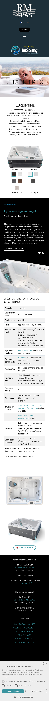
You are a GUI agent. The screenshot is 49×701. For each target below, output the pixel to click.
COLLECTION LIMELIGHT (24, 628)
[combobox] (43, 663)
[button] (24, 697)
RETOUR (24, 29)
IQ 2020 (22, 358)
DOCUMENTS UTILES (24, 642)
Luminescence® (25, 350)
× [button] (46, 663)
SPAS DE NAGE (24, 635)
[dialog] (24, 681)
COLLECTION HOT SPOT (25, 631)
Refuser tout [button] (36, 691)
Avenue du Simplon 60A (24, 600)
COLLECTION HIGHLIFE (24, 624)
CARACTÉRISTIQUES (24, 639)
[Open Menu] (24, 37)
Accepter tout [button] (13, 691)
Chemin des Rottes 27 (24, 567)
